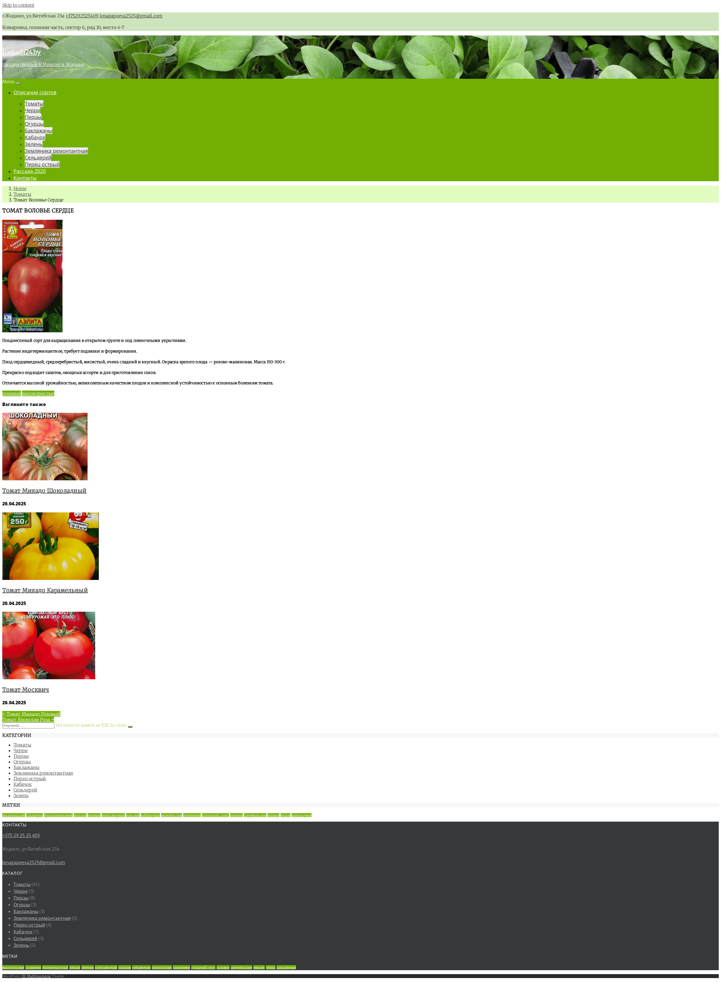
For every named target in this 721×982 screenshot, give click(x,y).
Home (20, 188)
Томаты (34, 103)
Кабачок (35, 137)
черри (285, 815)
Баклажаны (38, 130)
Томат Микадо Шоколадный (44, 490)
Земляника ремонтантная (56, 150)
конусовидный (113, 815)
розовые (11, 393)
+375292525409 (82, 16)
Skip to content (18, 5)
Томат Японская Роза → (28, 719)
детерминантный (58, 815)
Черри (32, 110)
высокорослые (38, 393)
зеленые (94, 815)
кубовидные (150, 815)
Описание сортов (35, 92)
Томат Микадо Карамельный (45, 590)
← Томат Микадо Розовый (31, 714)
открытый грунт (215, 815)
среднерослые (255, 815)
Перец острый (42, 164)
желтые (80, 815)
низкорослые (171, 815)
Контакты (25, 177)
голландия (34, 815)
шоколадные (301, 815)
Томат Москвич (25, 689)
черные (273, 815)
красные (133, 815)
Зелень (34, 144)
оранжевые (192, 815)
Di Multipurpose (36, 976)
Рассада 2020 (30, 171)
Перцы (33, 117)
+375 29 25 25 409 (21, 835)
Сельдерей (38, 157)
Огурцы (34, 123)
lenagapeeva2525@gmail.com (131, 16)
